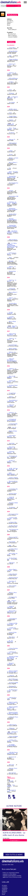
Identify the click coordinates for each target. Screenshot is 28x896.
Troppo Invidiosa (13, 59)
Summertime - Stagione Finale (12, 177)
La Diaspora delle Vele (12, 97)
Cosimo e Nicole (13, 477)
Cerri (10, 112)
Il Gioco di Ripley (13, 736)
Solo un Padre (13, 585)
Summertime (12, 271)
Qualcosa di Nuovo (11, 381)
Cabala (11, 150)
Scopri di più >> (15, 840)
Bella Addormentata (11, 473)
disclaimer (4, 891)
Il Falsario (11, 93)
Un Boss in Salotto (11, 461)
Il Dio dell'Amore (13, 78)
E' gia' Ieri (11, 675)
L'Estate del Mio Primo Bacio (12, 623)
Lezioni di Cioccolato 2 (10, 497)
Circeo (11, 154)
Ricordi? (11, 781)
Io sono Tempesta (10, 312)
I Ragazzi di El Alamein (12, 732)
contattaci (4, 887)
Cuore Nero (12, 47)
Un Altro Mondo (13, 526)
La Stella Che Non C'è (11, 628)
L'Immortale (12, 288)
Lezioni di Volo (13, 632)
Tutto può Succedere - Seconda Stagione (12, 359)
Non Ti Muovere (13, 679)
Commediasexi (13, 618)
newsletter (5, 888)
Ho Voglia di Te (13, 597)
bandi (3, 894)
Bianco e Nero (13, 592)
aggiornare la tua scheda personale (12, 877)
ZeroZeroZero (13, 303)
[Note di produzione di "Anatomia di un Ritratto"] (15, 820)
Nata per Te (12, 139)
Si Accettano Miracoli (11, 436)
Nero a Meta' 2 (13, 292)
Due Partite (12, 541)
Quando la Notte (13, 502)
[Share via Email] (9, 798)
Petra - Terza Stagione (11, 128)
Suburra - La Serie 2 (11, 298)
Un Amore (12, 132)
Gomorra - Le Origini (11, 73)
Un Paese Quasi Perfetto (12, 386)
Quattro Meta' (13, 214)
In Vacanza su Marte (11, 253)
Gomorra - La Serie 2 (11, 369)
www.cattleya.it (12, 29)
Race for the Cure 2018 (12, 326)
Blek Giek (11, 764)
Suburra (11, 396)
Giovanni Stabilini (12, 37)
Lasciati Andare (13, 345)
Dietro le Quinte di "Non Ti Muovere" (12, 713)
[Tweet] (13, 796)
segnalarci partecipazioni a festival (12, 875)
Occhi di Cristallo (13, 682)
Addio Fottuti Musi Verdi (11, 334)
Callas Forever (13, 724)
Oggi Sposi (12, 562)
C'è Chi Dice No (13, 489)
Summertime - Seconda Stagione (12, 226)
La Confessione (10, 124)
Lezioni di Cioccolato (10, 607)
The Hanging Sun (13, 183)
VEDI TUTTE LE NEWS (13, 854)
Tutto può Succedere (10, 405)
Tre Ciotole (12, 102)
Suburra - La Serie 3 (11, 267)
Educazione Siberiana (11, 447)
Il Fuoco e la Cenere (11, 64)
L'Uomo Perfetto (13, 648)
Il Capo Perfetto (13, 51)
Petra (10, 257)
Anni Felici (12, 443)
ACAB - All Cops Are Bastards (12, 469)
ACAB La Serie (13, 109)
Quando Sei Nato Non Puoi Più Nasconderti (12, 657)
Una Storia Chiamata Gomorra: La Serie (12, 232)
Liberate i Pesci (13, 768)
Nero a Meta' (12, 321)
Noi (10, 168)
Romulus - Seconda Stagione (12, 219)
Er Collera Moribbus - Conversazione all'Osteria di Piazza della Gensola (12, 245)
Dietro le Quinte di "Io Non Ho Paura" (12, 707)
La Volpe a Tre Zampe (11, 740)
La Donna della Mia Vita (12, 518)
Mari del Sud (12, 773)
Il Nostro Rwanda (11, 601)
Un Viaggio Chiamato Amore (11, 745)
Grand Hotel (12, 393)
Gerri (10, 89)
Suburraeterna (13, 143)
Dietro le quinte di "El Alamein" (12, 702)
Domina (11, 190)
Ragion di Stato (13, 431)
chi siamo (4, 885)
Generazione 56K (13, 196)
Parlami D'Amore (13, 577)
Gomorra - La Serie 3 (11, 339)
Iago (10, 545)
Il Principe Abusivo (10, 452)
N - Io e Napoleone (10, 641)
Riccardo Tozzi (12, 34)
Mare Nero (12, 637)
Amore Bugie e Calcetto (12, 570)
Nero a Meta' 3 (13, 162)
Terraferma (12, 507)
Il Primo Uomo (13, 493)
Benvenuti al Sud (13, 514)
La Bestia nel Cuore (11, 652)
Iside (10, 56)
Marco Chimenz (12, 35)
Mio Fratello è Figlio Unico (11, 611)
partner (4, 893)
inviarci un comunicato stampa (11, 872)
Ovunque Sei (12, 686)
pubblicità (4, 890)
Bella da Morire (13, 239)
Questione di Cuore (11, 581)
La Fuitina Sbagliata (10, 317)
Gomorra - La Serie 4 (11, 280)
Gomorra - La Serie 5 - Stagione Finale (12, 203)
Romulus (11, 261)
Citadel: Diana (13, 116)
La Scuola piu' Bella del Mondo (11, 419)
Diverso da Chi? (13, 537)
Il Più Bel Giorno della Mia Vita (12, 753)
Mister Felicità (13, 348)
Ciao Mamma (11, 785)
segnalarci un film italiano (9, 874)
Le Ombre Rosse (13, 549)
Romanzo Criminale (10, 663)
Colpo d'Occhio (13, 574)
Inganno (11, 120)
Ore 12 (14, 427)
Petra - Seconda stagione (12, 172)
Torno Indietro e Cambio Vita (12, 400)
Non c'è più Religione (11, 376)
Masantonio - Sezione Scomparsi (12, 209)
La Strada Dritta (13, 424)
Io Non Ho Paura (13, 717)
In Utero (11, 82)
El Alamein (12, 728)
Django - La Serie (13, 158)
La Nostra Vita (13, 522)
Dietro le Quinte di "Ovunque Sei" (12, 671)
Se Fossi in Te (12, 757)
